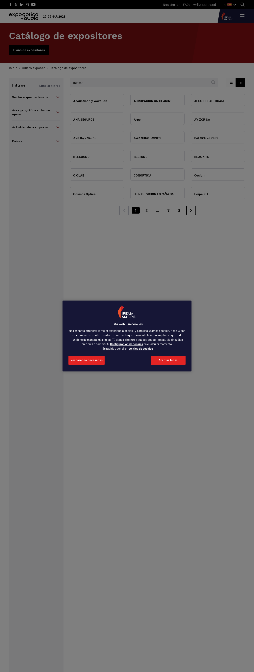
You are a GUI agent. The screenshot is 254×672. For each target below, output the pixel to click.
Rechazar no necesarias (86, 360)
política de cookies (141, 348)
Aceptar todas (168, 360)
